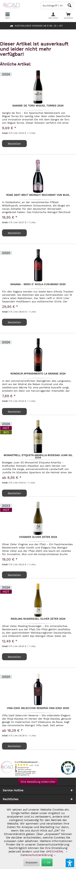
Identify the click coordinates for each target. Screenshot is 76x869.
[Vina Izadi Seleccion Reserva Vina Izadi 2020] (38, 689)
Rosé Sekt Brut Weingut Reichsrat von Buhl (38, 195)
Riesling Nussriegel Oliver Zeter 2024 (38, 619)
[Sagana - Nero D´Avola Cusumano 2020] (38, 265)
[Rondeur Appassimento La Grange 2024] (38, 354)
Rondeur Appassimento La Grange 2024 (38, 373)
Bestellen (14, 411)
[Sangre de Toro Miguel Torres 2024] (38, 86)
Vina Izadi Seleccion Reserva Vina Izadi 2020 (38, 708)
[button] (70, 863)
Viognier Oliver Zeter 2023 (38, 537)
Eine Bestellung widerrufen (38, 781)
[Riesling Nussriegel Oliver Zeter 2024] (38, 600)
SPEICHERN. (55, 851)
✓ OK (47, 862)
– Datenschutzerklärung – (44, 853)
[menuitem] (68, 15)
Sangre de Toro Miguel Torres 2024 (38, 105)
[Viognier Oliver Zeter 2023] (38, 518)
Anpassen (31, 862)
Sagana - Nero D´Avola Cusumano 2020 (38, 284)
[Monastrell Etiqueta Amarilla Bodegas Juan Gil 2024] (38, 436)
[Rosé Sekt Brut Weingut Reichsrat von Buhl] (38, 176)
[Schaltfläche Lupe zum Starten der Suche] (69, 5)
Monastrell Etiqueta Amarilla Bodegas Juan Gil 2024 (38, 456)
